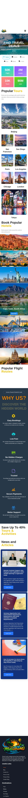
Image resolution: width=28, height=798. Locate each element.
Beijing (14, 132)
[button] (25, 30)
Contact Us (5, 772)
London (20, 187)
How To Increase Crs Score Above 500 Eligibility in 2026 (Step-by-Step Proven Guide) (14, 661)
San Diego (20, 149)
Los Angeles (20, 169)
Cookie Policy (6, 779)
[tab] (6, 57)
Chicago (7, 187)
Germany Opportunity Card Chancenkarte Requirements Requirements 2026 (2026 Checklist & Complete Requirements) (12, 616)
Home (4, 767)
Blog (4, 769)
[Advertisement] (14, 14)
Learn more (8, 587)
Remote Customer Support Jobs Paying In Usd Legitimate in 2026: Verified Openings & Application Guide (14, 573)
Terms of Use (6, 774)
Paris (7, 169)
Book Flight (14, 313)
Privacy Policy (6, 777)
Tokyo (14, 217)
